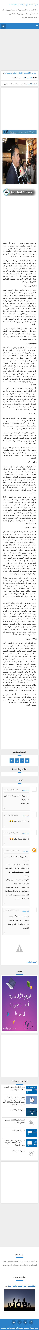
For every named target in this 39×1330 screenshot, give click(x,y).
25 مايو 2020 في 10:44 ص (11, 850)
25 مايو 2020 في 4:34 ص (11, 789)
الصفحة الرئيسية (32, 83)
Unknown (25, 851)
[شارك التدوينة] (17, 760)
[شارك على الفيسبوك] (22, 760)
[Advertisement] (19, 50)
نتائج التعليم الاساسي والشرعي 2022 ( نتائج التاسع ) (14, 1088)
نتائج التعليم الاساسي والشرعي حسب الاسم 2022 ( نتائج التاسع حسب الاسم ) (14, 1142)
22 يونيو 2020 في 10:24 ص (11, 910)
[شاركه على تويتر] (27, 760)
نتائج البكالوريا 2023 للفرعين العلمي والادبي (15, 1121)
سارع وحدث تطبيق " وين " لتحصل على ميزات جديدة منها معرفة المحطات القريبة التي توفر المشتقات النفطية (14, 1100)
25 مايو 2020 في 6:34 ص (11, 814)
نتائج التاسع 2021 (18, 1130)
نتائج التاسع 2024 (18, 1150)
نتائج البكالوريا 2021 (18, 1109)
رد (4, 807)
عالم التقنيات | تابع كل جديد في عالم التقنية (23, 4)
